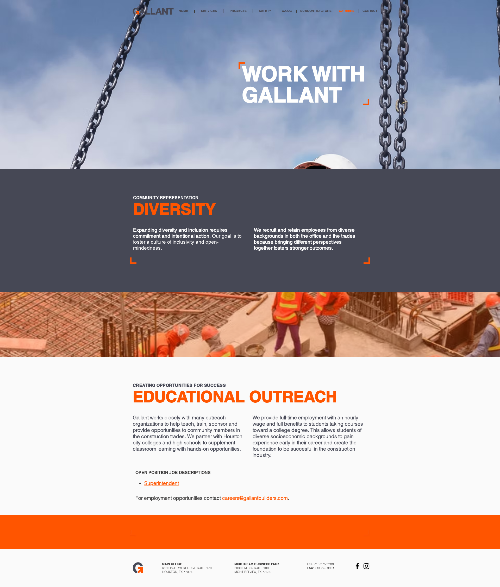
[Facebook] (357, 566)
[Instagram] (366, 566)
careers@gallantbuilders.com (255, 498)
